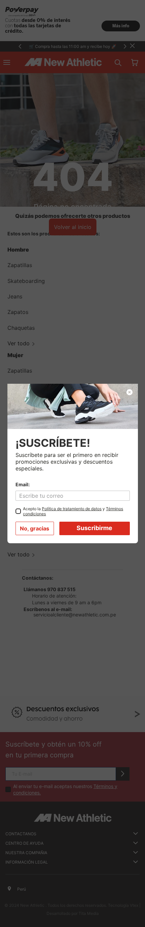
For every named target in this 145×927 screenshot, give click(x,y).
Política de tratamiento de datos (72, 508)
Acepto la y (73, 511)
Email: (23, 484)
